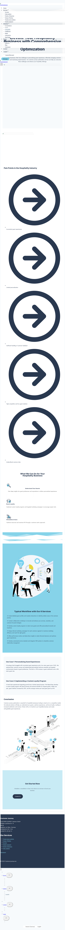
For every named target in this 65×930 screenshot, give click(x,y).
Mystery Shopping (9, 16)
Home (4, 8)
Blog (6, 45)
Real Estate (7, 37)
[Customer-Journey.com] (4, 5)
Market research (9, 21)
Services (4, 875)
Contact (5, 49)
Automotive (8, 35)
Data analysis (8, 14)
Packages (5, 59)
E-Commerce (8, 26)
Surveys (7, 12)
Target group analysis (10, 20)
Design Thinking (9, 18)
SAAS (6, 27)
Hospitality (7, 29)
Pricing (5, 39)
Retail (6, 33)
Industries (4, 888)
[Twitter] (3, 865)
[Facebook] (2, 865)
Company (5, 904)
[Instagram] (5, 865)
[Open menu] (1, 64)
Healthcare (8, 31)
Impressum (7, 47)
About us (7, 43)
